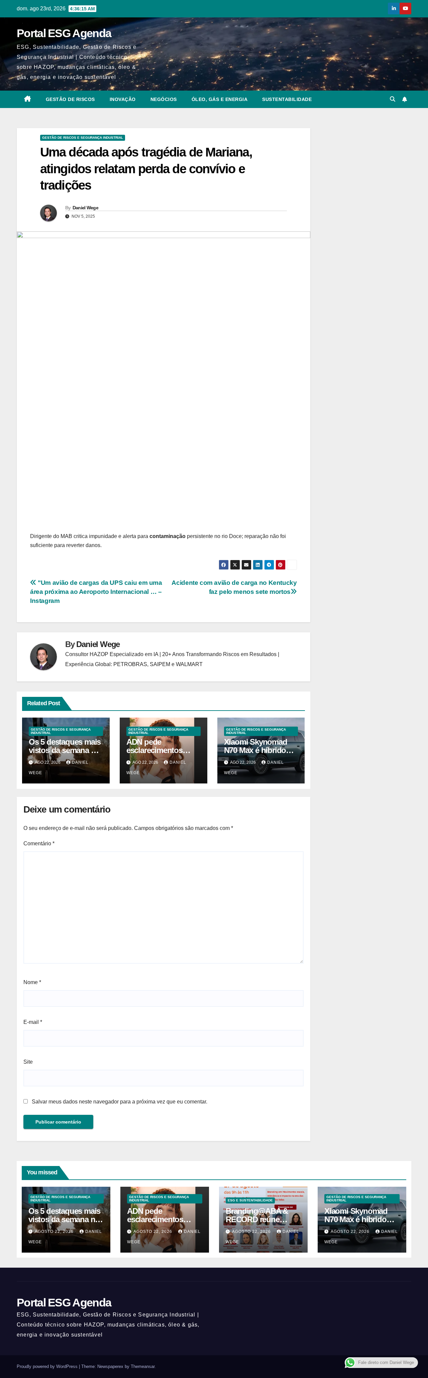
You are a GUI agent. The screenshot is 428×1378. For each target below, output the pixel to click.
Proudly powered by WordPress (48, 1366)
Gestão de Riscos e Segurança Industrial (82, 137)
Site (28, 1062)
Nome (32, 982)
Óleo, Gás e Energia (220, 99)
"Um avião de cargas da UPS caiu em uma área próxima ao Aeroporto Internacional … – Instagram (96, 591)
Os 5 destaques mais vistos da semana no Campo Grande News (66, 750)
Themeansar (142, 1366)
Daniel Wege (85, 207)
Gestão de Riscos (70, 99)
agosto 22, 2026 (55, 1231)
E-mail (32, 1022)
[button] (392, 99)
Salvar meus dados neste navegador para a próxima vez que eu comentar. (119, 1101)
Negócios (163, 99)
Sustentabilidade (287, 99)
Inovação (123, 99)
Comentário (39, 843)
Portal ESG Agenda (64, 33)
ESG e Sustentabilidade (250, 1200)
